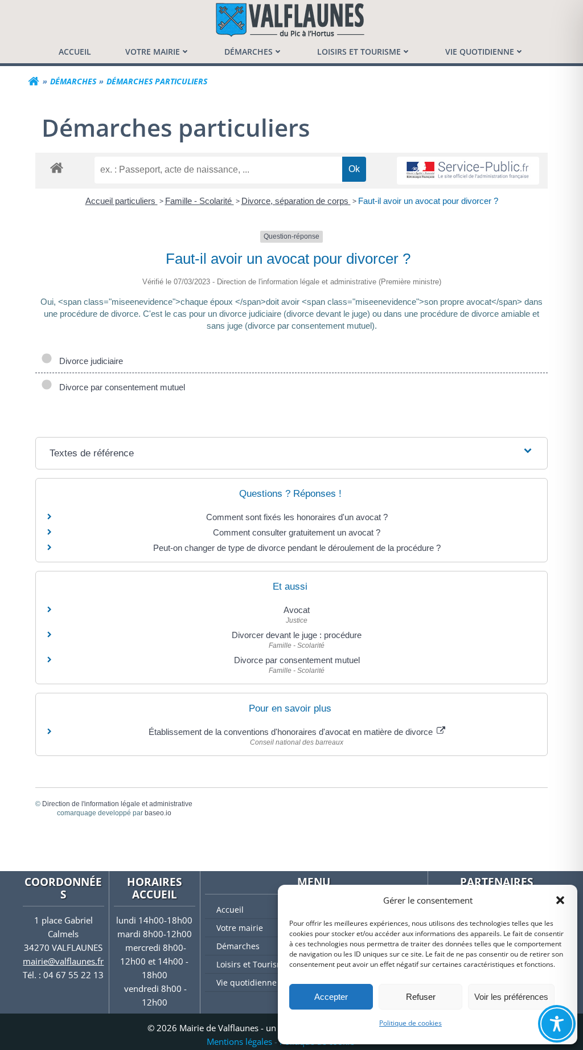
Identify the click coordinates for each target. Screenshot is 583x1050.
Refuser (421, 997)
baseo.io (158, 813)
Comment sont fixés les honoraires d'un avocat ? (297, 517)
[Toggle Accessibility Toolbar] (556, 1023)
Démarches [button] (248, 51)
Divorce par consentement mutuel (120, 387)
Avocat (297, 610)
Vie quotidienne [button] (479, 51)
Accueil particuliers (121, 201)
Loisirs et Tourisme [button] (359, 51)
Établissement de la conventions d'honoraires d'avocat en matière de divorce (292, 732)
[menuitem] (74, 51)
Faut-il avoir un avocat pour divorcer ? (428, 201)
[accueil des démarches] (56, 167)
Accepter (331, 997)
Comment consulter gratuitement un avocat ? (296, 532)
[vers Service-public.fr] (468, 171)
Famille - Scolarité (199, 201)
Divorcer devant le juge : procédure (297, 635)
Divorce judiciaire (89, 361)
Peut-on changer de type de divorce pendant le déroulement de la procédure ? (297, 548)
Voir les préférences (511, 997)
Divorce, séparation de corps (296, 201)
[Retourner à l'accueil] (33, 81)
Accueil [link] (75, 51)
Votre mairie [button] (152, 51)
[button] (560, 900)
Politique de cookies (410, 1023)
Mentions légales (239, 1041)
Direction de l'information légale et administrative (117, 804)
